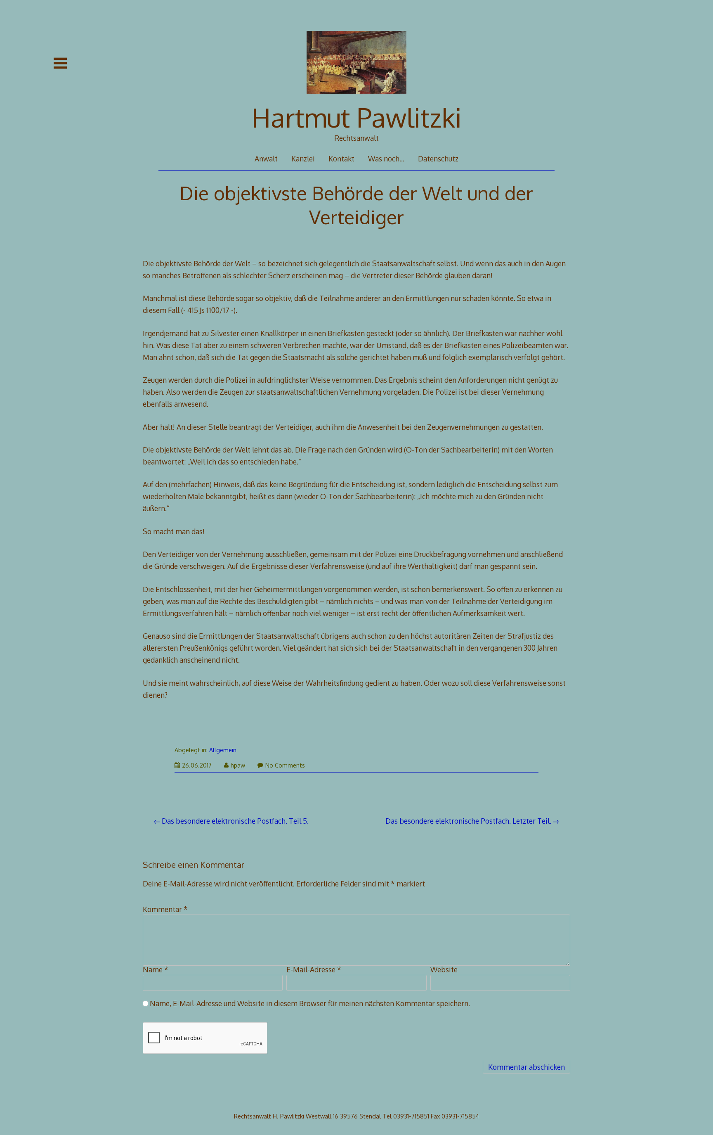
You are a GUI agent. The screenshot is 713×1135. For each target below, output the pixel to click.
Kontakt (341, 158)
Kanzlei (303, 158)
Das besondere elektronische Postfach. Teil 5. (235, 820)
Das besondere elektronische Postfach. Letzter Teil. (468, 820)
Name (155, 969)
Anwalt (266, 158)
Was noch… (386, 158)
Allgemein (222, 750)
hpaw (238, 765)
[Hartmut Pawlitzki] (357, 99)
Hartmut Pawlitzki (357, 117)
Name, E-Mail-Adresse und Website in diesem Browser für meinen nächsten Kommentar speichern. (310, 1003)
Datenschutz (438, 158)
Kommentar (165, 909)
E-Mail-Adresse (313, 969)
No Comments (285, 765)
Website (444, 969)
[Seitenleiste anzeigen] (60, 63)
